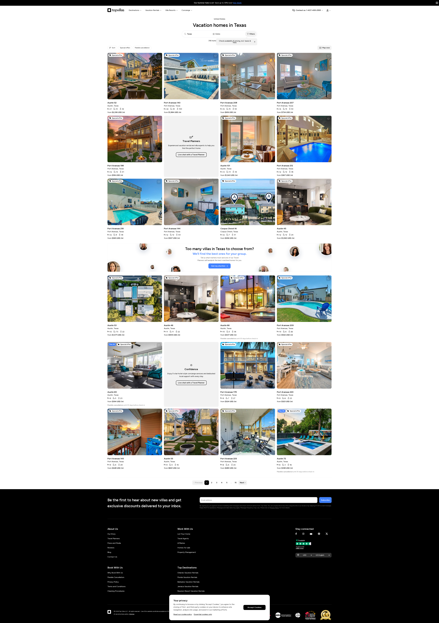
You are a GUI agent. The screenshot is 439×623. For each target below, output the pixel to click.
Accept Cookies (254, 607)
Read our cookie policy (182, 614)
